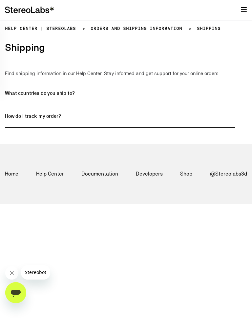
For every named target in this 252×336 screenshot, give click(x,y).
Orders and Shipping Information (136, 28)
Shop (186, 174)
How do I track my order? (33, 116)
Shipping (208, 28)
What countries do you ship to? (40, 93)
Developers (149, 174)
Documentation (99, 174)
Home (11, 174)
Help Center (50, 174)
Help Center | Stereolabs (40, 28)
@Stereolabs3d (228, 174)
